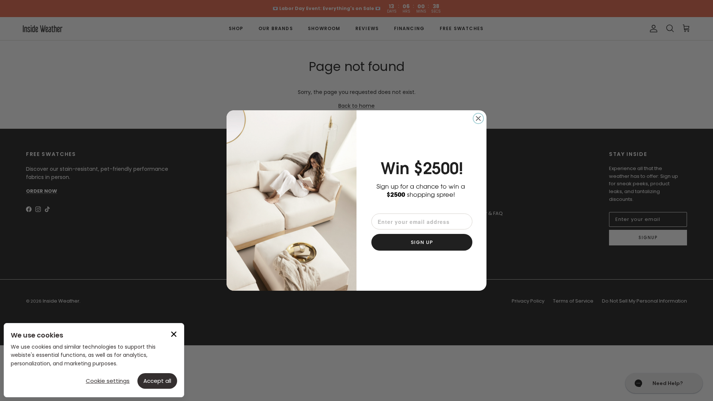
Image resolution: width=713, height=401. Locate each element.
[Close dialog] (478, 118)
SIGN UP (422, 242)
